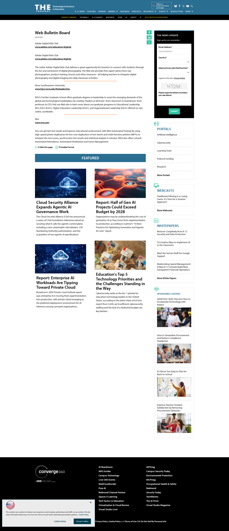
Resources (149, 11)
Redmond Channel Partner (112, 492)
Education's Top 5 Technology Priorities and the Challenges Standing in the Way (120, 281)
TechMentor (152, 496)
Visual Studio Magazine (158, 505)
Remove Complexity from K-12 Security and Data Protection (172, 233)
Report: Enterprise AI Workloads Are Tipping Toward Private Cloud (57, 282)
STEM (120, 17)
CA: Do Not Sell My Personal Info (151, 521)
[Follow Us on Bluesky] (175, 6)
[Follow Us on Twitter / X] (183, 6)
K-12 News (80, 11)
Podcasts (136, 11)
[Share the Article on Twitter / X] (149, 42)
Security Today (153, 492)
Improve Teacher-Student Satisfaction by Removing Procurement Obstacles (169, 407)
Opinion (102, 11)
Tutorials (84, 17)
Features (91, 11)
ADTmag (150, 466)
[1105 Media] (51, 496)
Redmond (151, 488)
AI (126, 17)
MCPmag (151, 479)
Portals (164, 128)
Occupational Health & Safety (161, 483)
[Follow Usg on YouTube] (187, 6)
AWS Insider (105, 471)
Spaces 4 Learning (108, 496)
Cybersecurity (163, 142)
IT (140, 17)
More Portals (163, 175)
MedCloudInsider (107, 483)
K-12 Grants (97, 17)
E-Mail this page (45, 147)
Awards (111, 11)
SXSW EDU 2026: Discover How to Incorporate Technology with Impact (173, 302)
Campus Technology (109, 475)
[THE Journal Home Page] (54, 7)
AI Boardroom (106, 466)
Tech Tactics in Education (111, 500)
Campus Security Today (158, 471)
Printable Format (66, 147)
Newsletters (177, 11)
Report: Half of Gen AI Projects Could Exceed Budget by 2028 (116, 207)
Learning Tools (164, 150)
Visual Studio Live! (108, 509)
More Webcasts (165, 210)
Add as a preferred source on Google (162, 6)
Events (162, 11)
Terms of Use (130, 521)
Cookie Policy (115, 521)
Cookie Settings (60, 521)
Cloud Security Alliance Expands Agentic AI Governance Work (57, 207)
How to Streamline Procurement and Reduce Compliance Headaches (173, 338)
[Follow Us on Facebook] (179, 6)
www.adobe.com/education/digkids (53, 46)
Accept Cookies (82, 521)
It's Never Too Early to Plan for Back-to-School (171, 373)
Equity (133, 17)
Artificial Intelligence (167, 134)
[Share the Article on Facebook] (149, 32)
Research (124, 11)
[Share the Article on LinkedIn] (149, 37)
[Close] (91, 502)
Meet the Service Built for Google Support (173, 255)
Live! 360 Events (107, 479)
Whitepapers (168, 225)
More (188, 11)
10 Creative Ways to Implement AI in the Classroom (173, 244)
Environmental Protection (159, 475)
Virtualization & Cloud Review (114, 505)
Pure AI (102, 488)
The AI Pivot (152, 500)
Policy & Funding (165, 158)
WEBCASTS (165, 190)
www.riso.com (42, 122)
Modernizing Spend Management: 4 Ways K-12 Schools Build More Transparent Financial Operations (174, 266)
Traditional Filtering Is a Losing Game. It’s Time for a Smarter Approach (172, 199)
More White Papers (166, 278)
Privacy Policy (179, 78)
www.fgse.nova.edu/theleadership (52, 88)
